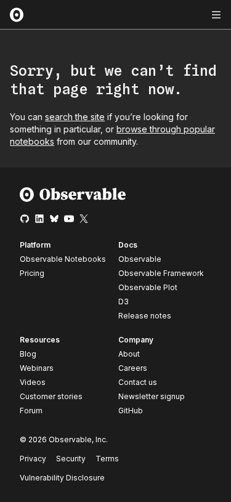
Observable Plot (147, 287)
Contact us (137, 382)
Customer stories (51, 396)
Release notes (144, 315)
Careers (132, 368)
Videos (33, 382)
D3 (123, 301)
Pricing (32, 273)
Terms (107, 458)
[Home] (73, 199)
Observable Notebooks (63, 259)
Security (71, 458)
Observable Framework (161, 273)
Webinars (37, 368)
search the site (75, 116)
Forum (31, 410)
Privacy (33, 458)
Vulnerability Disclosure (62, 477)
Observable (139, 259)
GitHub (130, 410)
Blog (28, 353)
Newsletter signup (151, 396)
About (129, 353)
